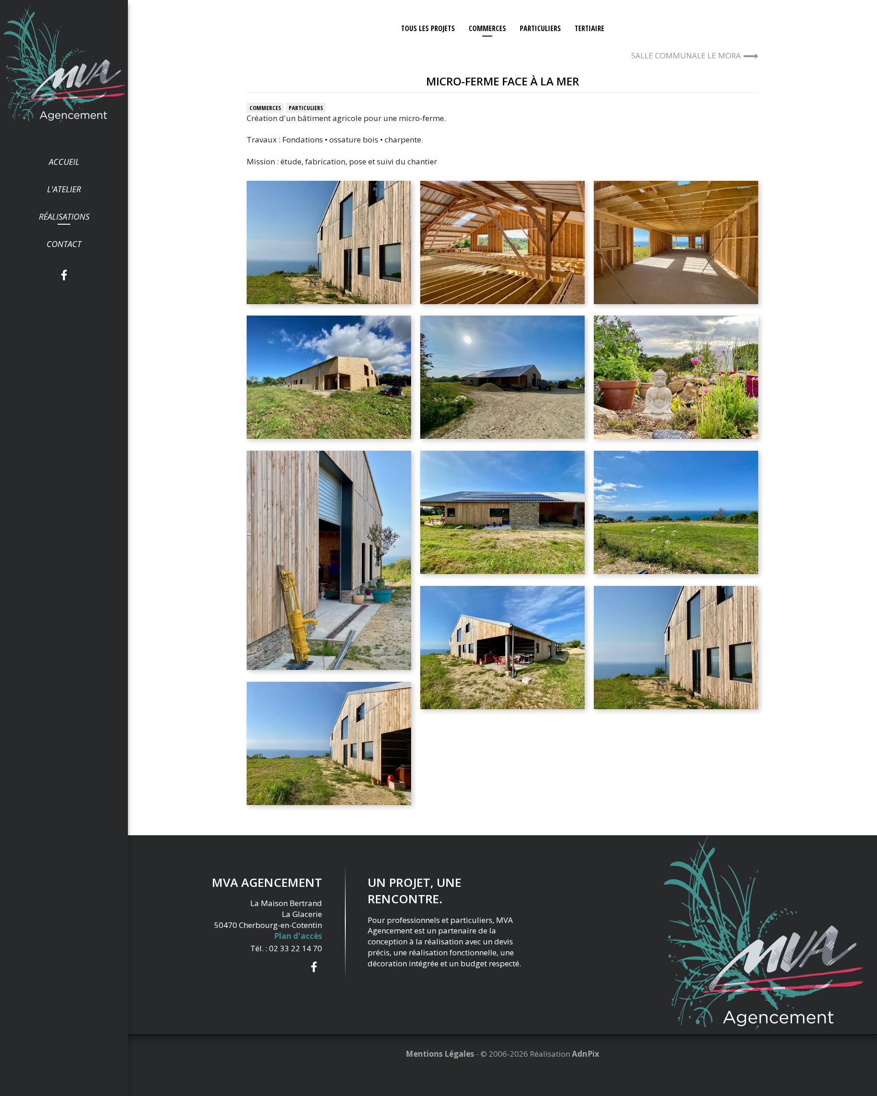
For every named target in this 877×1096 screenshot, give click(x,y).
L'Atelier (64, 189)
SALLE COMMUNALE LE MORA (686, 55)
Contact (64, 243)
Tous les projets (428, 28)
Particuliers (540, 28)
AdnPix (585, 1054)
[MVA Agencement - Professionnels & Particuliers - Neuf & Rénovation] (64, 63)
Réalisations (64, 216)
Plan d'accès (298, 936)
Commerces (487, 28)
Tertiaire (589, 28)
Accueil (64, 161)
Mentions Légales (440, 1054)
